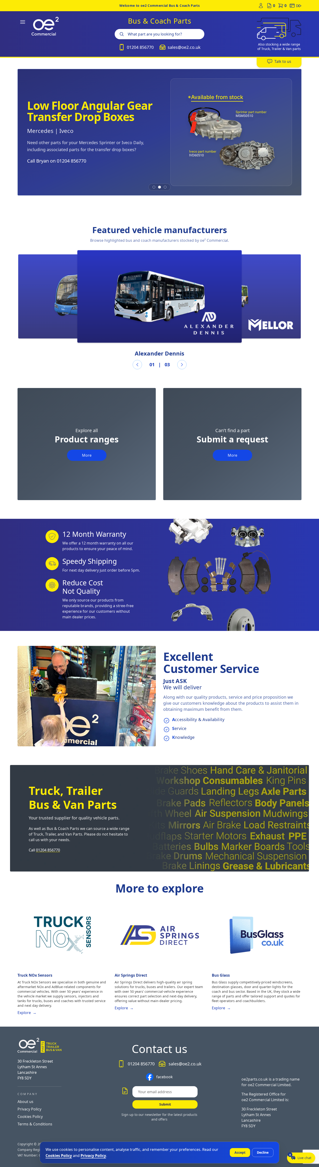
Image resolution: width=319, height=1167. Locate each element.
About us (25, 1101)
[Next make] (182, 364)
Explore (27, 1012)
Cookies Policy (30, 1116)
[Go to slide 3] (165, 187)
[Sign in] (261, 5)
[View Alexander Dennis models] (159, 296)
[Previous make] (137, 364)
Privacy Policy (29, 1109)
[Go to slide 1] (153, 187)
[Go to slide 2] (159, 187)
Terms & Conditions (35, 1124)
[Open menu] (23, 22)
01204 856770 (48, 850)
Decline (263, 1152)
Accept (239, 1152)
